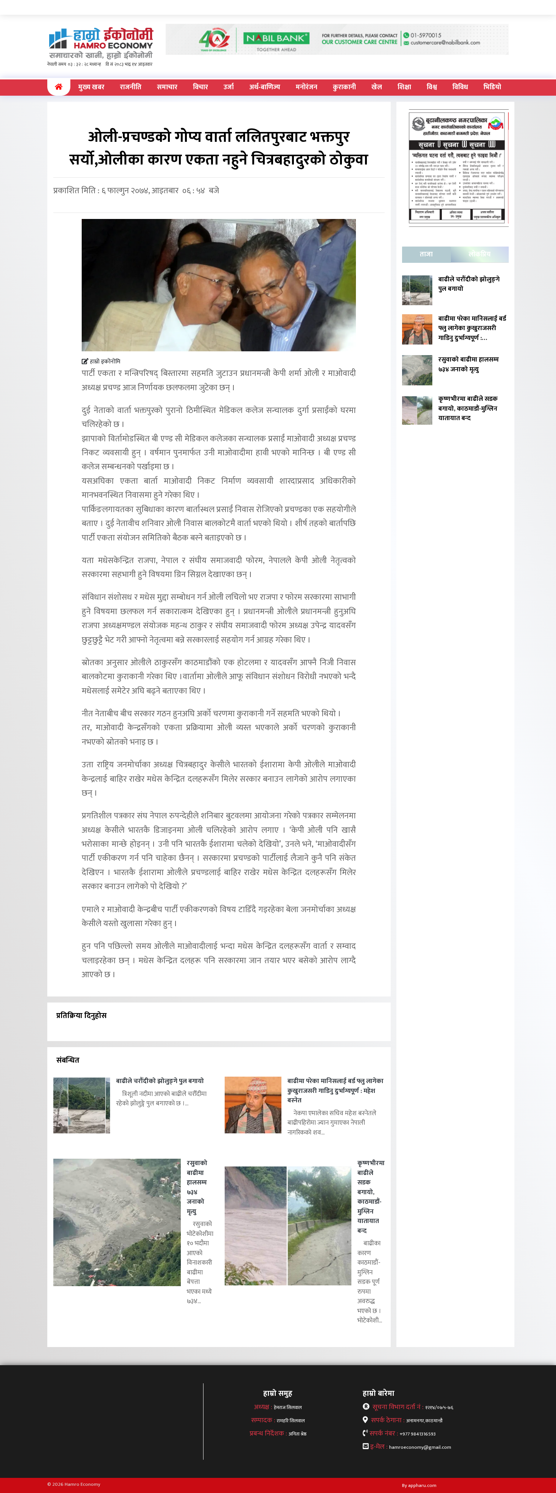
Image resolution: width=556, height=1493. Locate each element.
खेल (376, 87)
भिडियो (492, 87)
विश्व (432, 87)
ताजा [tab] (426, 254)
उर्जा (229, 87)
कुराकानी (344, 87)
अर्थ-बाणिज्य (264, 87)
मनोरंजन (306, 87)
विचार (200, 87)
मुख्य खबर (91, 87)
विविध (460, 87)
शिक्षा (404, 87)
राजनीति (130, 87)
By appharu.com (419, 1485)
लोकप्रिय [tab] (480, 254)
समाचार (167, 87)
